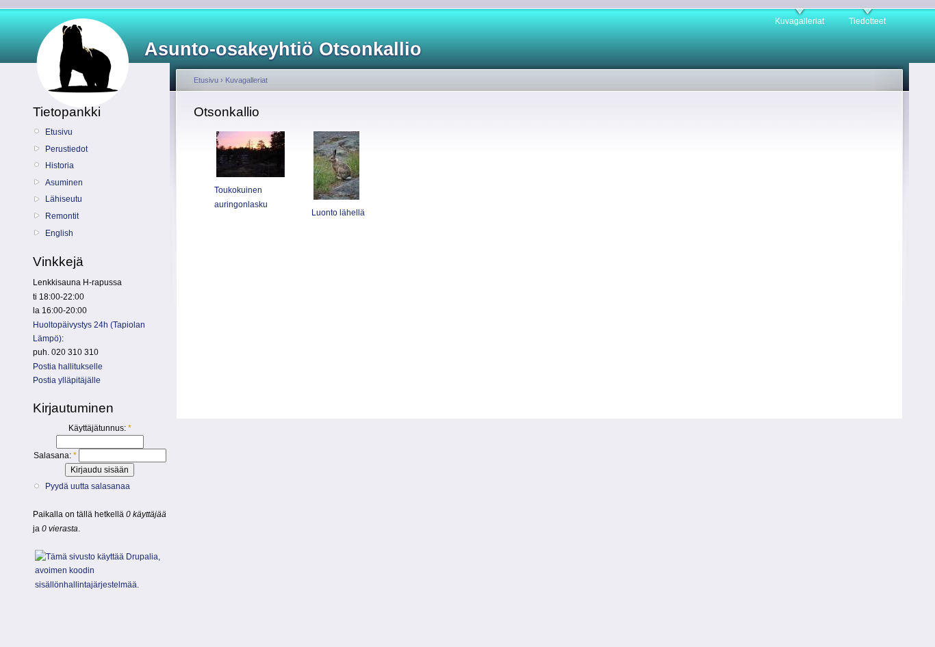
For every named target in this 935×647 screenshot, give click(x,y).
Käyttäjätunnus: (99, 428)
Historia (59, 165)
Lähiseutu (63, 199)
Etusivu (59, 132)
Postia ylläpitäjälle (67, 380)
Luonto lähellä (338, 212)
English (59, 233)
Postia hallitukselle (68, 366)
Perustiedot (66, 149)
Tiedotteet (867, 21)
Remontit (62, 216)
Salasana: (55, 455)
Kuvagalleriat (799, 21)
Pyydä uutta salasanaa (87, 486)
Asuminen (64, 182)
